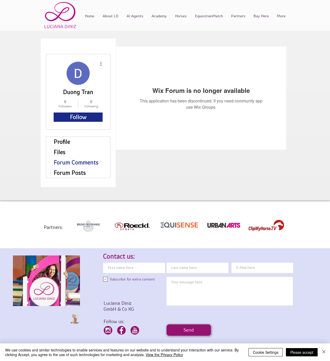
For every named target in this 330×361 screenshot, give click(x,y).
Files (59, 152)
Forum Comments (76, 162)
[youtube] (134, 330)
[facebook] (121, 330)
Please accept (301, 352)
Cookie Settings (265, 352)
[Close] (324, 352)
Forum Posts (70, 172)
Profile (62, 141)
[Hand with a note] (74, 318)
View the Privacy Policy (164, 354)
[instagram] (108, 330)
